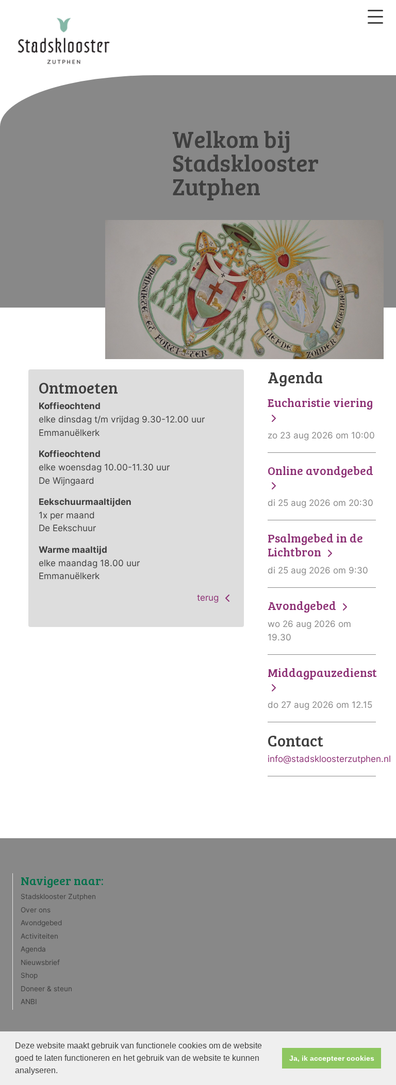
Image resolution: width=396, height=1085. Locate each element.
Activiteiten (39, 936)
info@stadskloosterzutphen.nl (329, 758)
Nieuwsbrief (40, 962)
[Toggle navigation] (375, 16)
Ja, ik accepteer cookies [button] (331, 1058)
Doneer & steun (46, 989)
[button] (61, 1071)
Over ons (36, 910)
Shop (29, 975)
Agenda (33, 949)
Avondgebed (41, 923)
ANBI (29, 1001)
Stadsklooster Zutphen (58, 896)
